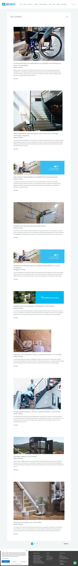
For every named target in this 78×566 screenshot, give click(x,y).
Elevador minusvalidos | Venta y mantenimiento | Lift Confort (38, 354)
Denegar (14, 561)
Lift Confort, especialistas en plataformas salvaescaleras (35, 177)
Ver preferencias (23, 561)
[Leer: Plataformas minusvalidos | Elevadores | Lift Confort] (39, 297)
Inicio (21, 4)
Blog (54, 4)
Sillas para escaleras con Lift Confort (28, 522)
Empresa (25, 4)
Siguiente (66, 543)
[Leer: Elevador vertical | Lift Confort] (39, 445)
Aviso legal (47, 555)
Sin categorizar (17, 269)
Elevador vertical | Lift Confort (25, 456)
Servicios (36, 4)
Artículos (15, 67)
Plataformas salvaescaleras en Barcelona (30, 226)
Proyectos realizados (43, 4)
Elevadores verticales (36, 558)
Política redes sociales (49, 558)
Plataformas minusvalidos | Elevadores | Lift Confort (34, 306)
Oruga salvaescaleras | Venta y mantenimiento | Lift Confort (37, 412)
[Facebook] (73, 4)
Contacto (58, 4)
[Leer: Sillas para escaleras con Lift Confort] (39, 500)
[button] (26, 550)
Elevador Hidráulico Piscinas (38, 561)
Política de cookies (49, 559)
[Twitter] (75, 4)
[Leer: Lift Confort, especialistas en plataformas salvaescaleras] (39, 167)
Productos (30, 4)
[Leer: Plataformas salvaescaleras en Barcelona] (39, 212)
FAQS (50, 4)
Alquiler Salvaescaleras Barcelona (38, 562)
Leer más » (16, 78)
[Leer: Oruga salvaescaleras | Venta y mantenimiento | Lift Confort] (37, 393)
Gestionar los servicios (5, 558)
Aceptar (5, 561)
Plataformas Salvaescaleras (38, 557)
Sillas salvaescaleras (36, 555)
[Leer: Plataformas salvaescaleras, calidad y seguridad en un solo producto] (39, 256)
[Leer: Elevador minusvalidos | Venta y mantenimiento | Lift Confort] (32, 340)
